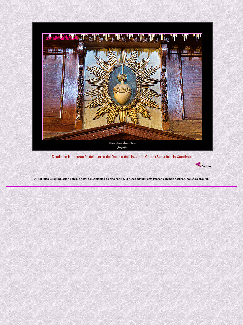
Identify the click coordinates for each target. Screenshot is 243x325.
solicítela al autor (197, 178)
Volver (206, 166)
